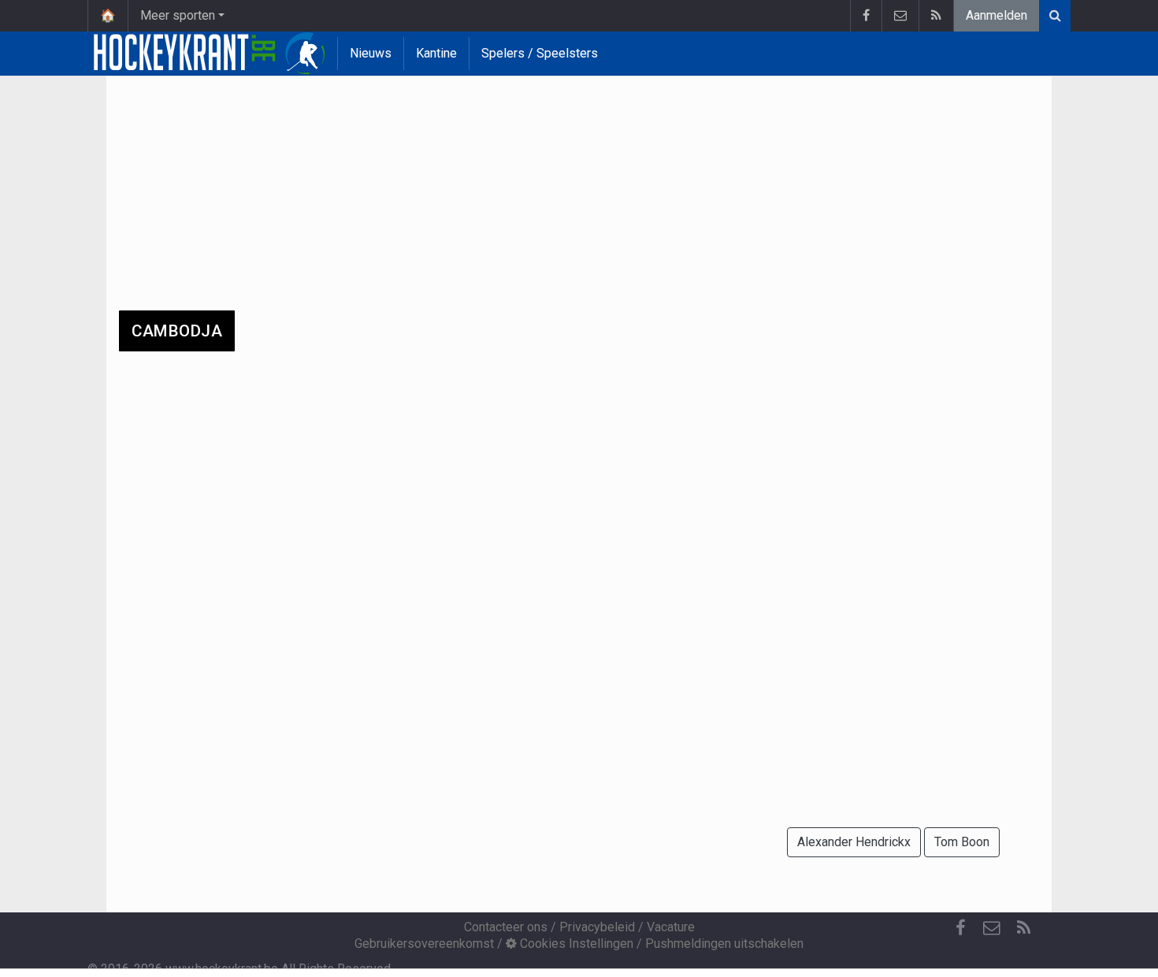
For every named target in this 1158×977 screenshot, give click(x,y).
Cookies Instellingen (575, 943)
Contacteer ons (505, 926)
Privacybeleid (597, 926)
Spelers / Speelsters (539, 53)
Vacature (671, 926)
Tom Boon (961, 841)
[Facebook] (865, 16)
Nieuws (371, 53)
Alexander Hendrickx (854, 841)
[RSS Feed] (936, 16)
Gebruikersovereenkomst (424, 943)
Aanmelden (996, 15)
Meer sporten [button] (177, 15)
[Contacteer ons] (900, 16)
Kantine (436, 53)
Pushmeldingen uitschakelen (724, 943)
